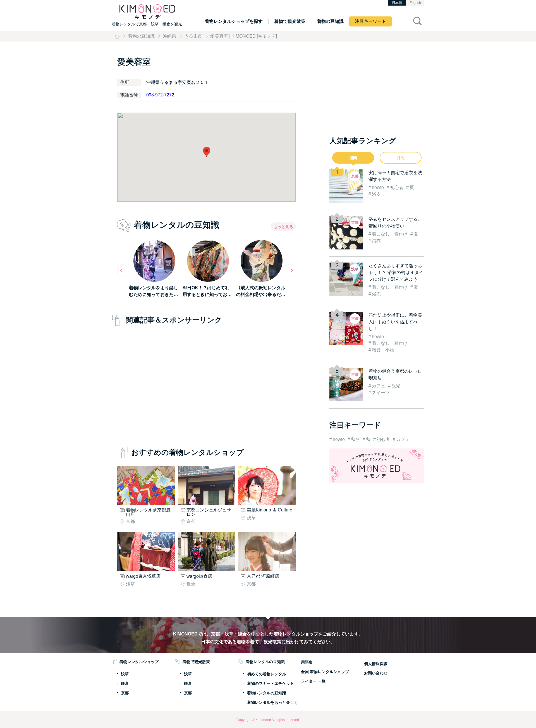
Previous (121, 270)
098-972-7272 (160, 95)
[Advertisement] (207, 384)
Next (291, 270)
